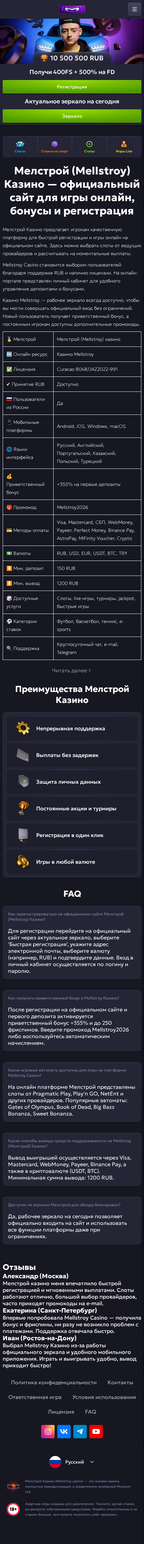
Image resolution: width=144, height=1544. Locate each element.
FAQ (90, 1411)
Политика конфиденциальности (54, 1382)
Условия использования (104, 1397)
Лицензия (61, 1411)
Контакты (120, 1382)
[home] (72, 9)
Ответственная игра (35, 1397)
